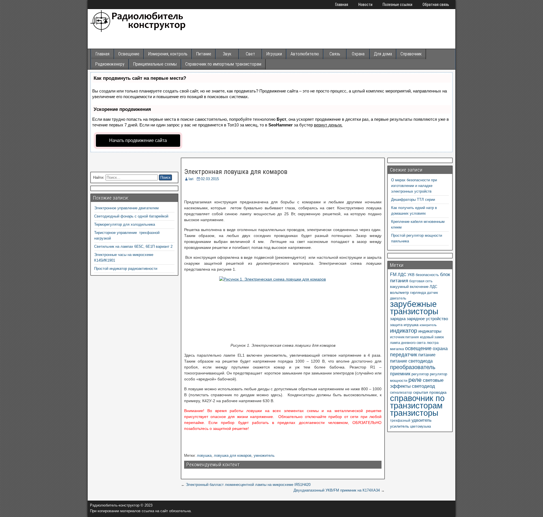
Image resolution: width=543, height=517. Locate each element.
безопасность (427, 275)
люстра (433, 343)
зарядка (398, 318)
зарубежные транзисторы (414, 308)
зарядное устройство (427, 318)
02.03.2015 (210, 179)
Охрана (358, 54)
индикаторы (429, 331)
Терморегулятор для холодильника (124, 224)
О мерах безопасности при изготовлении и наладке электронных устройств (414, 185)
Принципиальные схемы (155, 64)
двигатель (398, 298)
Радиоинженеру (109, 64)
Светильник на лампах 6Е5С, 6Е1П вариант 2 (133, 246)
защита (396, 325)
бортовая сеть (420, 281)
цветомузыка (420, 426)
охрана (440, 348)
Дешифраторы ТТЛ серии (413, 199)
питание (427, 354)
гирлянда (418, 292)
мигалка (397, 349)
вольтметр (399, 292)
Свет (250, 54)
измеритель (428, 325)
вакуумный (399, 287)
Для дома (383, 54)
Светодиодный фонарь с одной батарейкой (131, 216)
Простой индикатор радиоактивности (125, 268)
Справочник (411, 54)
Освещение (128, 54)
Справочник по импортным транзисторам (223, 64)
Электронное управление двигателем (126, 208)
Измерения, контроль (168, 54)
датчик (432, 293)
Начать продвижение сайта (138, 140)
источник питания (404, 337)
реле (415, 379)
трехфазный (400, 421)
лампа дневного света (408, 343)
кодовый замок (432, 337)
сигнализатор (401, 393)
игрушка (411, 324)
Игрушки (274, 54)
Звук (227, 54)
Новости (365, 4)
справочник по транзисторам (417, 401)
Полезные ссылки (397, 4)
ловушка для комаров (232, 455)
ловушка (204, 455)
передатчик (403, 354)
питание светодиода (411, 360)
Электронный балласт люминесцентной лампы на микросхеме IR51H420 (248, 484)
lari (191, 179)
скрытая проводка (430, 392)
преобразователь (412, 367)
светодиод (423, 386)
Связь (334, 54)
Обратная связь (436, 4)
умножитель (264, 455)
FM (393, 274)
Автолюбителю (304, 54)
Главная (341, 4)
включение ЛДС (423, 287)
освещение (418, 348)
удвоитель (421, 420)
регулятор (420, 374)
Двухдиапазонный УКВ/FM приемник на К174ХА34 (337, 490)
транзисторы (414, 412)
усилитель (399, 426)
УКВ (411, 275)
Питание (203, 54)
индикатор (403, 331)
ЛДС (402, 274)
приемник (400, 373)
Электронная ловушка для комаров (235, 172)
